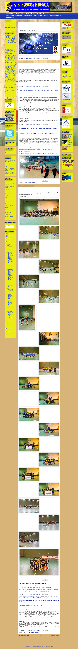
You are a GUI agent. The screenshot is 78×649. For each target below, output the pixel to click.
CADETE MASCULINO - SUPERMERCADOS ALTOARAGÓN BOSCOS (19, 15)
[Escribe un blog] (43, 58)
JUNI (13, 68)
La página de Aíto (8, 214)
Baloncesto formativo (8, 201)
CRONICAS (6, 52)
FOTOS (14, 59)
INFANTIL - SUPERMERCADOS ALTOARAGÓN (53, 15)
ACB (6, 197)
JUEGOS (12, 67)
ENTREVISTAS (8, 59)
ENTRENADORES (8, 58)
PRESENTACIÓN (8, 79)
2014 (7, 328)
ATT (32, 182)
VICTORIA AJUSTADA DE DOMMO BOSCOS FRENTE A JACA (9, 284)
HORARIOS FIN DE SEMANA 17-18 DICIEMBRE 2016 (32, 583)
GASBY (8, 60)
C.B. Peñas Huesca (8, 193)
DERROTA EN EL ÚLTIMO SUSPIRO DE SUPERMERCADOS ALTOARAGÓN (38, 90)
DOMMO (44, 596)
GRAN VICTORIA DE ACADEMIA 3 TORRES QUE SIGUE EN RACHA (10, 291)
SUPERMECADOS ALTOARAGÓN (8, 85)
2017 (7, 241)
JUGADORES (7, 68)
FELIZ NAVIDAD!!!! (23, 24)
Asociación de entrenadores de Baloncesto (10, 200)
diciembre (9, 244)
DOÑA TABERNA (12, 57)
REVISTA (14, 83)
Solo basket (7, 210)
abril (8, 320)
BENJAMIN (14, 41)
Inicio (40, 635)
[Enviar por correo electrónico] (42, 58)
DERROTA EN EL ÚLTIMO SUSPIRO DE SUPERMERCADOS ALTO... (10, 255)
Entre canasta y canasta (9, 205)
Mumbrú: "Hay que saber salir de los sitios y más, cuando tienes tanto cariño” (10, 164)
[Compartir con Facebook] (46, 58)
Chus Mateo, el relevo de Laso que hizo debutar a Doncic (9, 173)
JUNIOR (24, 125)
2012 (7, 331)
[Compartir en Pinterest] (47, 58)
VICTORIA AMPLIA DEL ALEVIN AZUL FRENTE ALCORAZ (10, 296)
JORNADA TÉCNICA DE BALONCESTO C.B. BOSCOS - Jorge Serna (70, 148)
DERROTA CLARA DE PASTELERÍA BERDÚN (30, 65)
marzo (8, 321)
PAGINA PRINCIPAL (10, 13)
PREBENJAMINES (7, 77)
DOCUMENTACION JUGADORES (10, 56)
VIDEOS (7, 93)
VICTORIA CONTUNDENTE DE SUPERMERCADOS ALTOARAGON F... (10, 277)
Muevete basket (8, 212)
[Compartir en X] (45, 58)
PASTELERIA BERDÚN (30, 597)
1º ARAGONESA (8, 35)
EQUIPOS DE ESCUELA (10, 17)
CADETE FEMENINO (38, 15)
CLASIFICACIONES (8, 51)
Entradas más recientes (24, 635)
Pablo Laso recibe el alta (9, 166)
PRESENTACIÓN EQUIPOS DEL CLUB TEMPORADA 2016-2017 (35, 189)
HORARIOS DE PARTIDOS (52, 596)
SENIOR (10, 84)
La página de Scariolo (9, 216)
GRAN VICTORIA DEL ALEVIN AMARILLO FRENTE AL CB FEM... (9, 302)
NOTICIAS (8, 73)
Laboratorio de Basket (9, 181)
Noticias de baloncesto (9, 218)
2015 (7, 326)
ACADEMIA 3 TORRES (26, 182)
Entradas (8, 225)
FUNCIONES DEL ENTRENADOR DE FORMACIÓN (70, 142)
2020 (7, 236)
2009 (7, 336)
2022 (7, 233)
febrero (8, 323)
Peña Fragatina (7, 189)
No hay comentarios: (36, 58)
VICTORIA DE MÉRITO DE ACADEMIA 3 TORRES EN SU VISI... (10, 260)
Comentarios (8, 227)
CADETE (41, 596)
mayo (8, 318)
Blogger (52, 646)
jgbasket (6, 207)
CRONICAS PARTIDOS (8, 54)
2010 (7, 334)
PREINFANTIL (7, 78)
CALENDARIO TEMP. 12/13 (9, 48)
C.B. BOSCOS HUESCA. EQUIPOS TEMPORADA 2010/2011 (70, 136)
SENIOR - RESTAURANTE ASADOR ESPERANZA (35, 13)
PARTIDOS (7, 74)
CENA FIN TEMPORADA (10, 50)
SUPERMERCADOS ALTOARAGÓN (32, 125)
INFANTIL (35, 182)
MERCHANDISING (10, 72)
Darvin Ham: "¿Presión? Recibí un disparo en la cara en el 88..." (10, 169)
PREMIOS (13, 78)
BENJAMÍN (10, 42)
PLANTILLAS (7, 76)
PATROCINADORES (19, 13)
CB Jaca (6, 195)
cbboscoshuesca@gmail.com (10, 27)
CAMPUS (14, 49)
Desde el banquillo (8, 203)
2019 (7, 238)
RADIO (13, 79)
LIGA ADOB (13, 70)
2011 (7, 333)
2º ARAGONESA (26, 596)
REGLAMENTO (7, 80)
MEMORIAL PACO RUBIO (11, 71)
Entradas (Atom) (41, 639)
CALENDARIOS (8, 49)
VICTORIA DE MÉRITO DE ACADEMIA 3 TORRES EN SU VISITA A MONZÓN (38, 128)
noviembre (9, 317)
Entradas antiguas (55, 635)
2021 (7, 235)
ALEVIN (6, 38)
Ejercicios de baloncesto (9, 209)
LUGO (41, 646)
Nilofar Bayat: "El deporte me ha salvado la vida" (10, 161)
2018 (7, 239)
